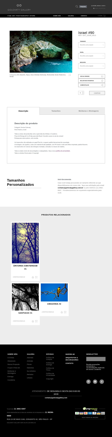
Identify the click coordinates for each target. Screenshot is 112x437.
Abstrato (30, 358)
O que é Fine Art (14, 368)
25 (18, 75)
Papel (82, 52)
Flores (29, 364)
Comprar (97, 93)
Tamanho (83, 41)
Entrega (10, 376)
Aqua (28, 75)
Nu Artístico (31, 371)
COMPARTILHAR (84, 85)
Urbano (29, 378)
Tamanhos (56, 111)
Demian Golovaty (40, 75)
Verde (12, 76)
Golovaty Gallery (19, 7)
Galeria (71, 16)
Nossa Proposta (14, 364)
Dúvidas (50, 354)
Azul (32, 75)
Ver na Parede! (85, 76)
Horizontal (50, 75)
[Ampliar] (70, 75)
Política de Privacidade (50, 374)
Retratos (30, 374)
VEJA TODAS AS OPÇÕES (90, 417)
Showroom (11, 361)
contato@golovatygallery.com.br (70, 188)
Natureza (62, 75)
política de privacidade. (63, 151)
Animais (30, 361)
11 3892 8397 (20, 409)
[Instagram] (95, 381)
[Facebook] (102, 381)
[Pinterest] (88, 381)
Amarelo (22, 75)
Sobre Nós (57, 16)
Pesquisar (83, 6)
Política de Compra (50, 358)
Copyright (49, 379)
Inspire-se (70, 354)
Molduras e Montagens (89, 111)
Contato (84, 16)
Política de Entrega (50, 364)
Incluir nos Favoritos (87, 80)
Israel (57, 75)
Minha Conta (98, 5)
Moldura (83, 62)
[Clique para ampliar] (41, 52)
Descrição (23, 111)
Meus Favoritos (100, 8)
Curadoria (11, 380)
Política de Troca (50, 369)
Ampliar (36, 277)
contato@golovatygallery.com (56, 398)
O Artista (11, 358)
